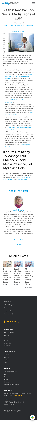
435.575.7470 (22, 179)
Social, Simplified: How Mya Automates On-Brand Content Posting (18, 275)
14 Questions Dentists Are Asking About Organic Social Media (29, 276)
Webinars (6, 377)
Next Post (19, 244)
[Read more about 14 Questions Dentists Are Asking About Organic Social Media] (29, 263)
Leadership (7, 338)
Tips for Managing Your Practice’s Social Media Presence (18, 76)
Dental (6, 360)
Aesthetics (7, 355)
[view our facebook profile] (4, 321)
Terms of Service (9, 314)
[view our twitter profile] (7, 321)
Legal (5, 362)
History (6, 340)
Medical (6, 357)
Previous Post (18, 240)
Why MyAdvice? (9, 332)
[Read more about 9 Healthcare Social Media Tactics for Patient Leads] (7, 263)
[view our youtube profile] (11, 321)
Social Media (6, 285)
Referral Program (9, 305)
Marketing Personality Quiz (12, 384)
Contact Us (7, 301)
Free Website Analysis (10, 371)
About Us (6, 335)
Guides (6, 379)
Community (7, 343)
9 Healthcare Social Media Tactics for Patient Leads (7, 275)
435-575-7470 (17, 395)
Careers (6, 308)
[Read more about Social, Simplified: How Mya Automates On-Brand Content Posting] (18, 263)
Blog (5, 374)
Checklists (7, 382)
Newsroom (7, 345)
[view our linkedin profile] (15, 321)
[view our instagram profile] (18, 321)
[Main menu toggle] (33, 3)
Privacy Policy (8, 311)
